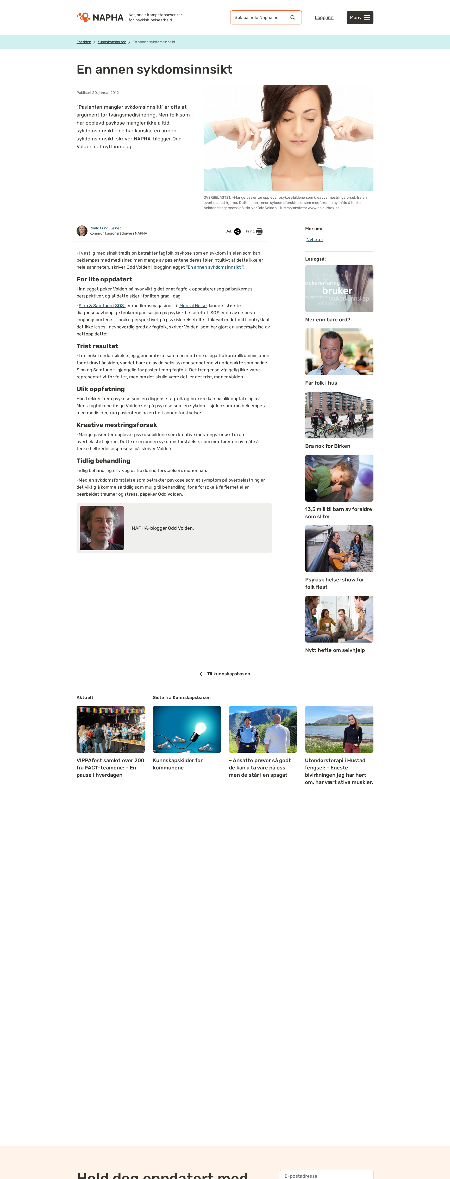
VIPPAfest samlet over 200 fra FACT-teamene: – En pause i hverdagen (110, 767)
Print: (251, 231)
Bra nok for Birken (327, 446)
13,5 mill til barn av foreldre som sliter (338, 513)
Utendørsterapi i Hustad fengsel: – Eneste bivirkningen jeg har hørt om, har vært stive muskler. (339, 771)
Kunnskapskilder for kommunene (178, 764)
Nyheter (315, 239)
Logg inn (324, 17)
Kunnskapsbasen (112, 42)
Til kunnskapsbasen (228, 673)
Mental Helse (193, 305)
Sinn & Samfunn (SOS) (102, 305)
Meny (355, 17)
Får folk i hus (321, 383)
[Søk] (292, 17)
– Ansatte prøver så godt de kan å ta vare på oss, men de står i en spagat (260, 767)
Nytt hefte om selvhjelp (335, 650)
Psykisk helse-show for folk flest (334, 583)
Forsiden (84, 42)
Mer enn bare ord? (327, 319)
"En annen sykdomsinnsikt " (214, 267)
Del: (229, 231)
